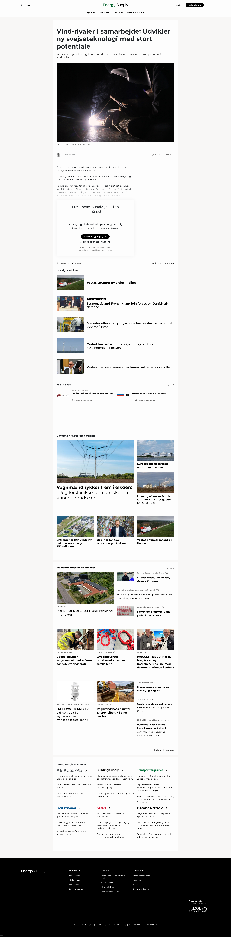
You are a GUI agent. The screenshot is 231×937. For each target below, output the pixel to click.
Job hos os (137, 884)
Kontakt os (137, 880)
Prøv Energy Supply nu (95, 236)
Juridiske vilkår (107, 883)
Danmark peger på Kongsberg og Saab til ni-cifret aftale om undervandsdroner (113, 825)
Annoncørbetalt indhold (111, 891)
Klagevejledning (108, 887)
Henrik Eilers (69, 155)
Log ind (106, 242)
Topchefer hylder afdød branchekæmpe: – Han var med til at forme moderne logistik (154, 788)
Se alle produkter (76, 889)
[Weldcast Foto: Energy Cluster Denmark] (115, 102)
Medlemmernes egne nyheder (76, 567)
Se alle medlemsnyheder (164, 750)
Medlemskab (74, 880)
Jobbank (118, 12)
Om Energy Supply (141, 889)
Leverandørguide (135, 12)
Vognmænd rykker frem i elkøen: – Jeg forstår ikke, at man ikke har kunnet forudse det (155, 799)
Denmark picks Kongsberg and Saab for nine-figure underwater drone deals (154, 825)
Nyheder (91, 12)
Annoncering (74, 884)
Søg (28, 5)
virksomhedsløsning (102, 250)
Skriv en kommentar (164, 263)
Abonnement (74, 876)
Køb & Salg (104, 12)
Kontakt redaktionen (141, 876)
